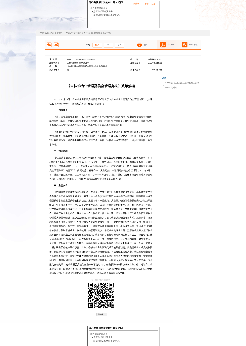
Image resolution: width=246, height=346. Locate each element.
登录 (146, 4)
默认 (97, 45)
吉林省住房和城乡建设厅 (77, 33)
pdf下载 (171, 45)
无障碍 (136, 4)
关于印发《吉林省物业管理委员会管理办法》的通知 (182, 85)
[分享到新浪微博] (56, 44)
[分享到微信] (49, 44)
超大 (119, 45)
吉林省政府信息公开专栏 (51, 33)
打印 (146, 45)
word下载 (193, 45)
